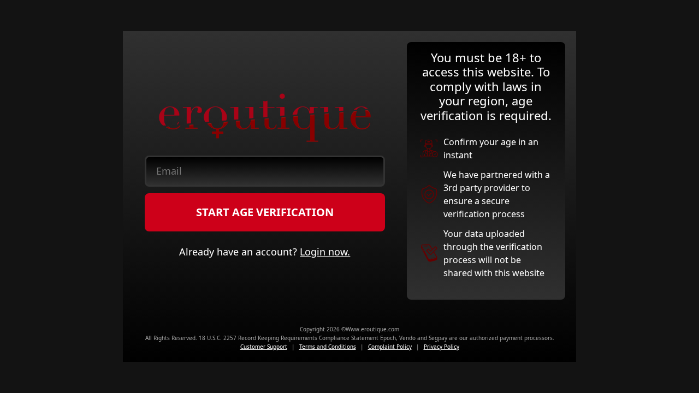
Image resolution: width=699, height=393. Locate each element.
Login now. (325, 251)
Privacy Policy (441, 346)
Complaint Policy (390, 346)
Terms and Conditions (327, 346)
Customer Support (263, 346)
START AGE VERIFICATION (265, 212)
